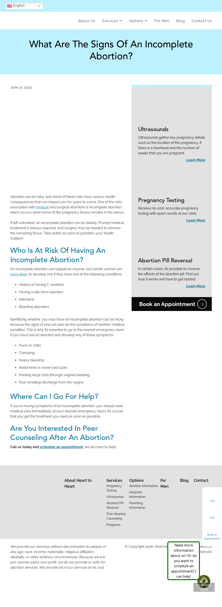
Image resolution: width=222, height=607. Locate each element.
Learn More (195, 160)
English (18, 5)
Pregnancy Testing (161, 200)
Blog (180, 21)
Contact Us (202, 21)
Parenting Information (137, 505)
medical (42, 207)
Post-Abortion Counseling (116, 516)
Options (136, 21)
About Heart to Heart (78, 483)
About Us (87, 21)
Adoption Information (137, 494)
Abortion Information (143, 486)
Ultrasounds (153, 129)
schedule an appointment (61, 447)
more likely (19, 274)
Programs (113, 524)
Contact (201, 480)
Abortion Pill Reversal (165, 261)
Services (110, 21)
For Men (161, 21)
